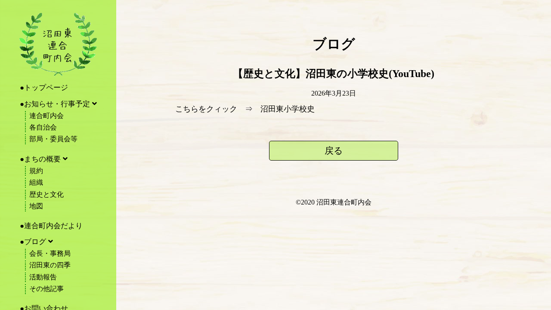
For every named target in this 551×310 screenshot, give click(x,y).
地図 (36, 206)
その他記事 (46, 289)
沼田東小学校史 (287, 109)
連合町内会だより (53, 226)
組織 (36, 182)
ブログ (35, 242)
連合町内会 (46, 116)
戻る (334, 150)
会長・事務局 (50, 253)
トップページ (46, 88)
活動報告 (43, 277)
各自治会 (43, 127)
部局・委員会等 (53, 139)
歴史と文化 (46, 194)
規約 (36, 171)
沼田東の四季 (50, 265)
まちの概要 (42, 159)
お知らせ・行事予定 (57, 104)
